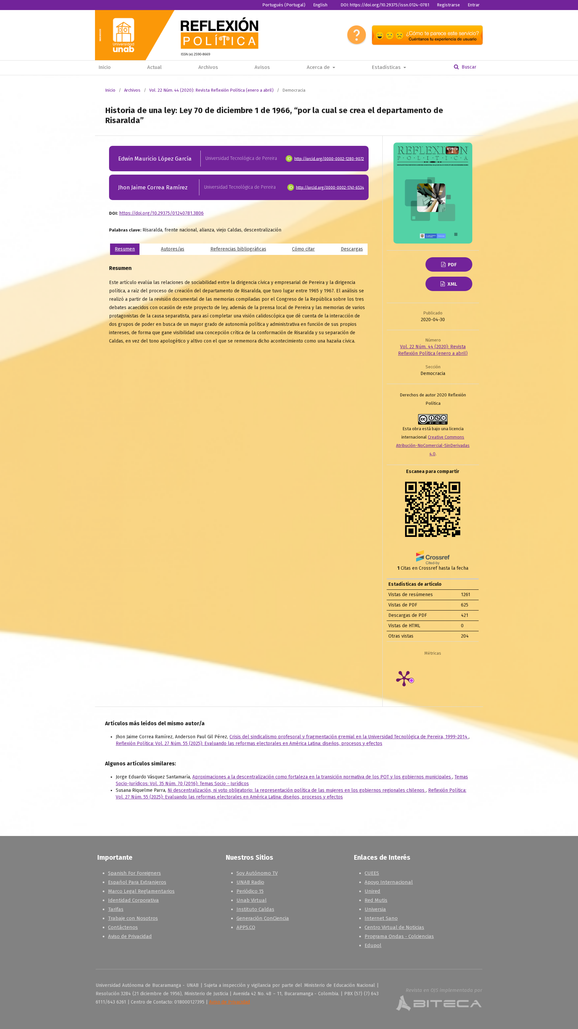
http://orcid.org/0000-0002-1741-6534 (330, 187)
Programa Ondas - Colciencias (399, 936)
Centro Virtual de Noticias (394, 927)
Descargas (352, 249)
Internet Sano (381, 918)
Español (323, 14)
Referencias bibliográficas (238, 249)
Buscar (468, 67)
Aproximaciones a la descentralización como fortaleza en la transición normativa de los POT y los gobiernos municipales (322, 777)
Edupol (373, 945)
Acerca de (319, 67)
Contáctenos (123, 927)
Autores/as (172, 249)
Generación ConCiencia (262, 918)
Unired (372, 891)
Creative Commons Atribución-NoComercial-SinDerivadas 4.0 (433, 445)
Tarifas (115, 909)
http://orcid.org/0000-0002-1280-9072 (329, 158)
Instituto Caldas (255, 909)
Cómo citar (303, 249)
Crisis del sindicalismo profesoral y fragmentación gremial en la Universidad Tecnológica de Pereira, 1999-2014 (349, 737)
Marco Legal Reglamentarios (141, 891)
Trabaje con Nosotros (133, 918)
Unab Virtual (251, 900)
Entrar (474, 4)
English (320, 4)
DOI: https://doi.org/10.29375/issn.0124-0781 (385, 4)
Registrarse (448, 4)
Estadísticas (387, 67)
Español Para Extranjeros (137, 882)
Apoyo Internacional (389, 882)
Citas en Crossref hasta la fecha (432, 568)
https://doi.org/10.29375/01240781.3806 (161, 213)
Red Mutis (376, 900)
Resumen (125, 249)
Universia (375, 909)
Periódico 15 (250, 891)
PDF (452, 265)
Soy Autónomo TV (257, 873)
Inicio (104, 67)
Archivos (208, 67)
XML (451, 284)
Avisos (262, 67)
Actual (154, 67)
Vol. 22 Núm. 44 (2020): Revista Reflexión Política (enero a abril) (211, 90)
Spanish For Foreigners (134, 873)
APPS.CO (245, 927)
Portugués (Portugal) (283, 4)
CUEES (372, 873)
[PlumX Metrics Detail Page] (413, 678)
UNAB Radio (250, 882)
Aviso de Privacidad (130, 936)
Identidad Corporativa (133, 900)
